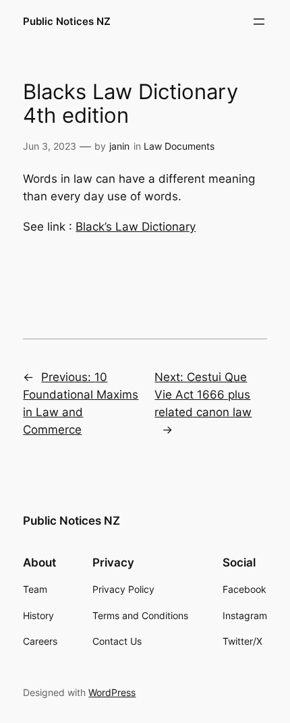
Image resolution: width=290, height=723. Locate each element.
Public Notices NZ (67, 22)
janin (119, 146)
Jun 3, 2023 (49, 146)
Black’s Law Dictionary (136, 226)
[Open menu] (259, 21)
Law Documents (179, 146)
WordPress (112, 692)
